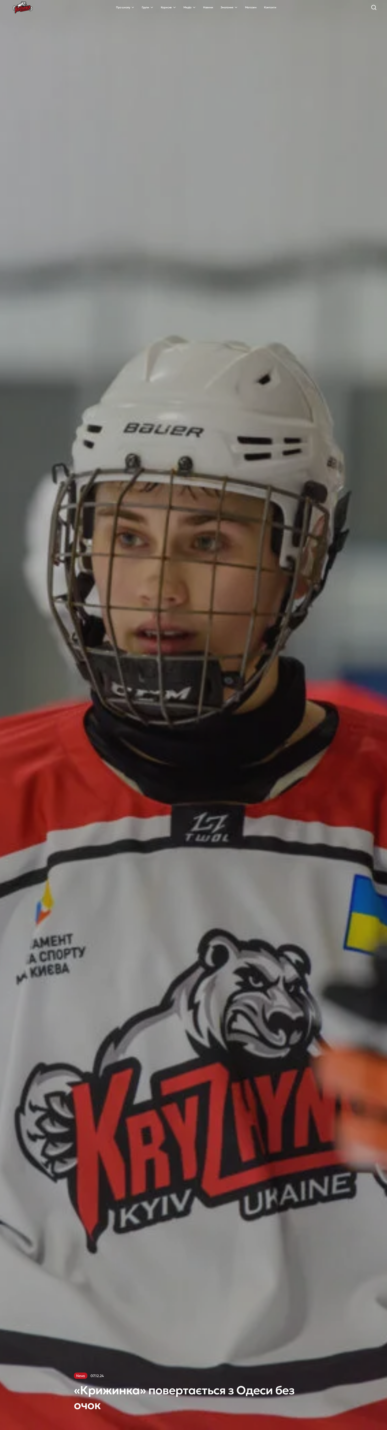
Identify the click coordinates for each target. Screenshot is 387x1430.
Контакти (270, 7)
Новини (208, 7)
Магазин (250, 7)
